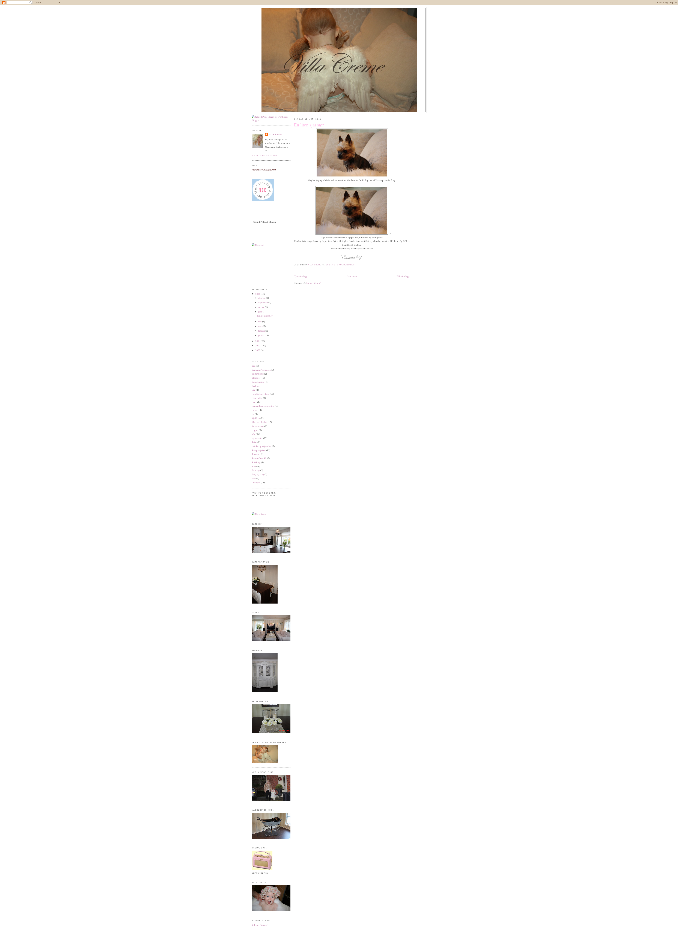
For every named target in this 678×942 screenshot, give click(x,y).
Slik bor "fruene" (259, 924)
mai (260, 321)
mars (260, 326)
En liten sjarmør (264, 315)
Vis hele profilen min (264, 155)
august (261, 307)
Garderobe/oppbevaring (263, 405)
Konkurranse (258, 426)
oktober (262, 297)
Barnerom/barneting (261, 369)
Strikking (256, 462)
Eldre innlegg (403, 276)
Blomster (256, 377)
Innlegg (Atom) (313, 283)
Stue (254, 466)
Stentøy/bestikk (259, 458)
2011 (258, 293)
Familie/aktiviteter (260, 393)
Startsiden (352, 276)
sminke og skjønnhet (262, 446)
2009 (258, 345)
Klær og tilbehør (259, 422)
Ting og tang (258, 474)
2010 (258, 341)
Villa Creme (275, 134)
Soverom (256, 454)
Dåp (253, 389)
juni (260, 311)
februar (261, 330)
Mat (253, 434)
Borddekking (258, 381)
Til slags (256, 470)
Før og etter (257, 397)
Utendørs (256, 482)
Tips (254, 478)
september (263, 302)
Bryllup (255, 385)
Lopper (255, 430)
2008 (258, 350)
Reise (254, 442)
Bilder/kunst (258, 373)
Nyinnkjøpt (257, 438)
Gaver (254, 409)
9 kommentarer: (346, 265)
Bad (253, 365)
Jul (253, 414)
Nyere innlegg (301, 276)
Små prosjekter (259, 450)
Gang (254, 402)
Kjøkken (256, 418)
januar (261, 335)
